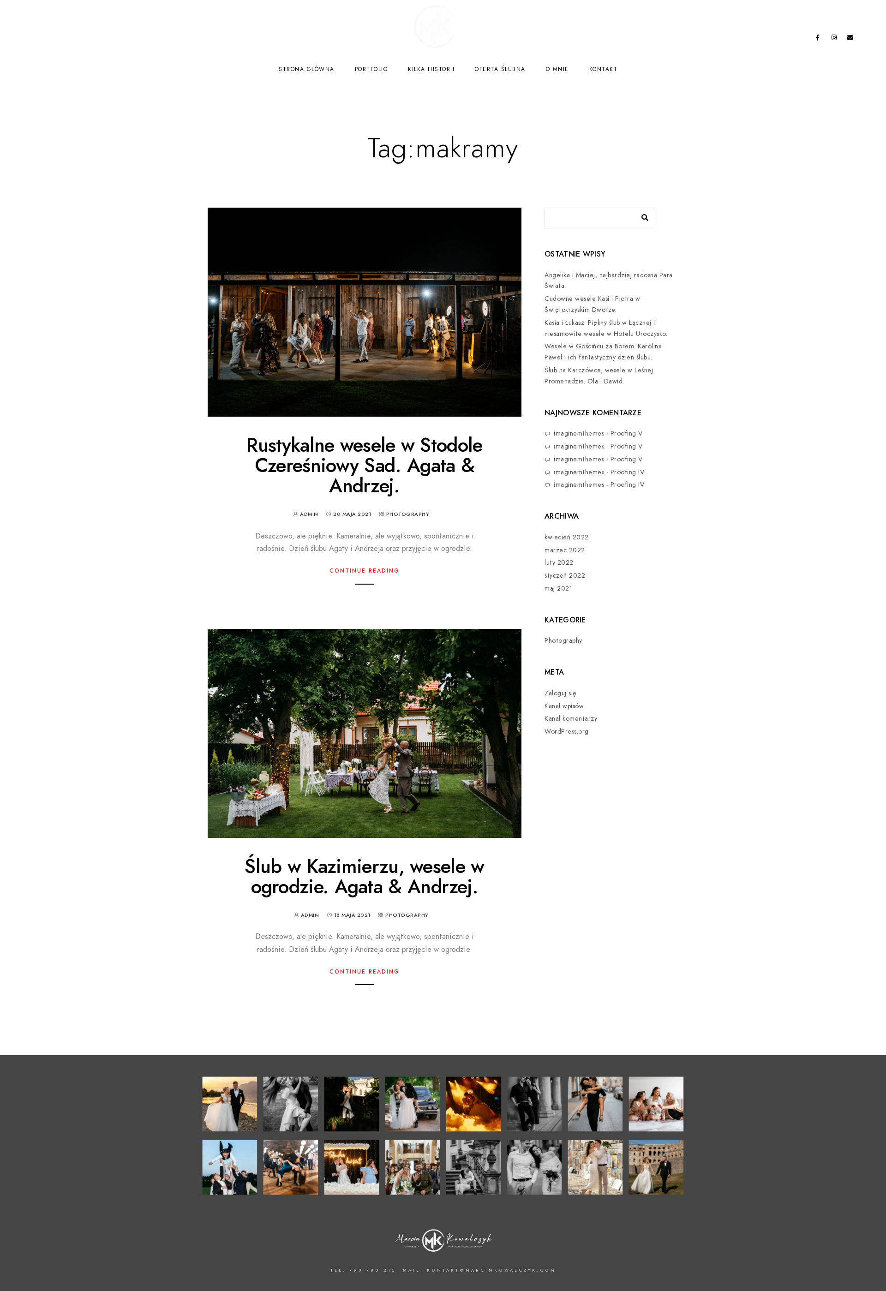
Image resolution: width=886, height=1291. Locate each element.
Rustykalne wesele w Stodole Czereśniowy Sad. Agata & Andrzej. (364, 465)
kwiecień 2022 (567, 537)
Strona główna (307, 69)
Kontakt (603, 69)
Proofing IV (628, 472)
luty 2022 (559, 562)
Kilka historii (431, 69)
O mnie (557, 69)
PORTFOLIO (371, 69)
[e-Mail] (850, 39)
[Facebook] (817, 39)
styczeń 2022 (565, 575)
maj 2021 (558, 588)
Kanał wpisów (564, 706)
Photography (408, 514)
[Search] (641, 215)
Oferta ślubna (500, 69)
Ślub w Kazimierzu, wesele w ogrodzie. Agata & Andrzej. (364, 876)
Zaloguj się (561, 693)
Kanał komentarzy (571, 718)
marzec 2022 (565, 550)
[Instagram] (834, 39)
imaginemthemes (579, 433)
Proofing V (627, 433)
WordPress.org (567, 731)
